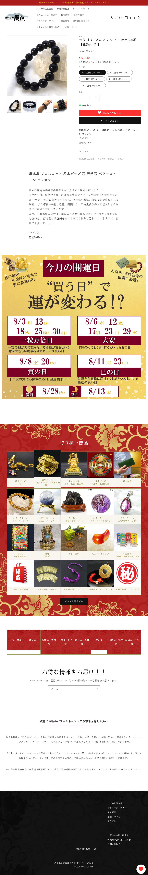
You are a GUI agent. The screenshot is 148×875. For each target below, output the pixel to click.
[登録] (97, 688)
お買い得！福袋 (20, 589)
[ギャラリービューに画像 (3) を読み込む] (45, 106)
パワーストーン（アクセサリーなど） (127, 519)
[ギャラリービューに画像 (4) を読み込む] (60, 106)
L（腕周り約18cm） (119, 79)
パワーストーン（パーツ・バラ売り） (100, 519)
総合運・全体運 (82, 642)
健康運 (121, 158)
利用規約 (112, 821)
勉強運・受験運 (115, 642)
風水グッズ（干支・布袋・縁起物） (74, 482)
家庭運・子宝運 (132, 642)
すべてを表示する (74, 601)
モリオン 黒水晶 (106, 158)
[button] (139, 18)
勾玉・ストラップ (100, 553)
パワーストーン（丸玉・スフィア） (47, 519)
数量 (81, 92)
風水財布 (127, 481)
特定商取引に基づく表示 (119, 839)
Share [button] (85, 151)
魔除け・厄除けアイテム (100, 589)
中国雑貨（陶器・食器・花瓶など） (127, 555)
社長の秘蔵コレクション (127, 589)
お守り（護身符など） (20, 555)
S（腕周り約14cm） (120, 72)
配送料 (86, 62)
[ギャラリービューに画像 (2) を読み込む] (29, 106)
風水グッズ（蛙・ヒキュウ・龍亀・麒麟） (47, 482)
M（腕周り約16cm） (92, 79)
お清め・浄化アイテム (73, 589)
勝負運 (99, 640)
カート (132, 18)
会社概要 (112, 812)
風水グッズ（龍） (20, 482)
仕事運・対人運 (65, 642)
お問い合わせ (114, 843)
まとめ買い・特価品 (47, 589)
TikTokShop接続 (87, 158)
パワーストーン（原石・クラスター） (73, 519)
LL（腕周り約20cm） (92, 85)
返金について (114, 816)
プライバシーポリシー (118, 807)
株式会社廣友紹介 (116, 803)
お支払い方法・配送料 (118, 835)
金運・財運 (16, 640)
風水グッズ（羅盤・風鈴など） (100, 482)
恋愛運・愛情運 (49, 642)
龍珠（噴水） (47, 555)
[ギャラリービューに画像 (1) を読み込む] (14, 106)
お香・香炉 (74, 553)
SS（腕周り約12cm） (92, 72)
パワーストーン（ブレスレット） (20, 519)
